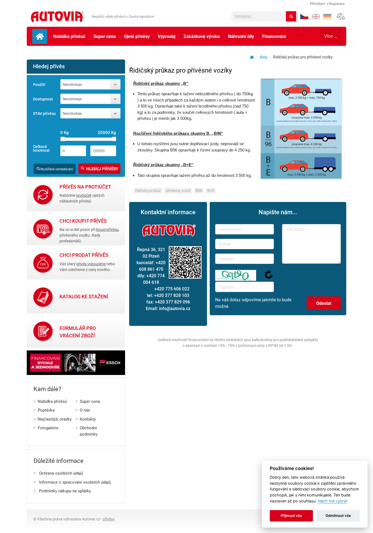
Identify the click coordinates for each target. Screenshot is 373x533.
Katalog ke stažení (84, 296)
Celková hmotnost (41, 149)
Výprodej (166, 36)
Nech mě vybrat (332, 501)
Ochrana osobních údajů (61, 473)
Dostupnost (43, 99)
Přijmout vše (291, 515)
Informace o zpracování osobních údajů (75, 482)
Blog (263, 56)
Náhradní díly (241, 36)
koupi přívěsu (107, 229)
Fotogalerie (48, 427)
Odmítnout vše (338, 515)
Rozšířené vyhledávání (56, 169)
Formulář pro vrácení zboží (78, 332)
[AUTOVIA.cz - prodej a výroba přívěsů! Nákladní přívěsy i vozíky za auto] (56, 17)
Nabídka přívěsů (69, 36)
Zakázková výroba (201, 36)
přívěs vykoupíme (91, 263)
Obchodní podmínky (88, 431)
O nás (85, 410)
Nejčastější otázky (55, 419)
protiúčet (83, 195)
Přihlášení (317, 4)
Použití (39, 84)
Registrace (337, 4)
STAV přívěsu (44, 113)
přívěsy (109, 519)
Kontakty (88, 419)
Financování (274, 36)
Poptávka (46, 410)
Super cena (104, 36)
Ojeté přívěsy (137, 36)
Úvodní (39, 36)
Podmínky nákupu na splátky (65, 490)
